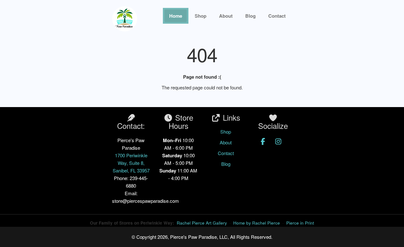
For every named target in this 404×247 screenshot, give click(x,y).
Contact (226, 153)
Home (175, 15)
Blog (250, 15)
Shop (200, 15)
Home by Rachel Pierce (256, 223)
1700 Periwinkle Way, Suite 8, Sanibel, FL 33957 (131, 163)
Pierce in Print (300, 223)
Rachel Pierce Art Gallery (202, 223)
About (226, 15)
